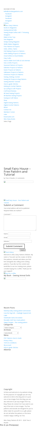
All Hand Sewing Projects (12, 93)
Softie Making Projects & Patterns (15, 53)
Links (5, 114)
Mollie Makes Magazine (11, 44)
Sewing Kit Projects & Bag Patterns (15, 79)
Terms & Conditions (10, 343)
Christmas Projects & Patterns (13, 74)
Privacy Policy (8, 340)
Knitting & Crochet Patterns (12, 86)
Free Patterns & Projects (12, 46)
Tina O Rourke (10, 178)
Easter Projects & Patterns (12, 70)
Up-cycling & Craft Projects (12, 89)
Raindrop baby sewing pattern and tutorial (17, 311)
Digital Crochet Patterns (11, 105)
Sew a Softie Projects (10, 63)
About (6, 107)
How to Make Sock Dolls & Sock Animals (17, 60)
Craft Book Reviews (10, 91)
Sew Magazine (8, 39)
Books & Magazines (10, 28)
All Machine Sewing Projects (13, 95)
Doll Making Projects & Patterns (14, 51)
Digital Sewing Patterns (11, 103)
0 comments (20, 178)
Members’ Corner (9, 112)
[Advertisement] (18, 142)
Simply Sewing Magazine (11, 42)
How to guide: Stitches (11, 84)
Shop (5, 100)
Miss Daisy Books (9, 119)
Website (6, 241)
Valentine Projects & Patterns (13, 67)
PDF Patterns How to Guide (13, 338)
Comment (7, 214)
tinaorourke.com (9, 117)
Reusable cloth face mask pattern (14, 320)
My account (7, 345)
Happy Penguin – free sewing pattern (15, 322)
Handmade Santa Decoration (13, 318)
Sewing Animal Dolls (10, 30)
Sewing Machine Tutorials (12, 82)
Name (6, 234)
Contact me (7, 110)
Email (5, 237)
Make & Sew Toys (9, 37)
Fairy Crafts (7, 58)
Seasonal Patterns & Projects (13, 65)
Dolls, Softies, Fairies (10, 49)
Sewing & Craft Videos (11, 98)
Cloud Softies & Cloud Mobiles (13, 56)
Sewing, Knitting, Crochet (12, 77)
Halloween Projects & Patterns (13, 72)
